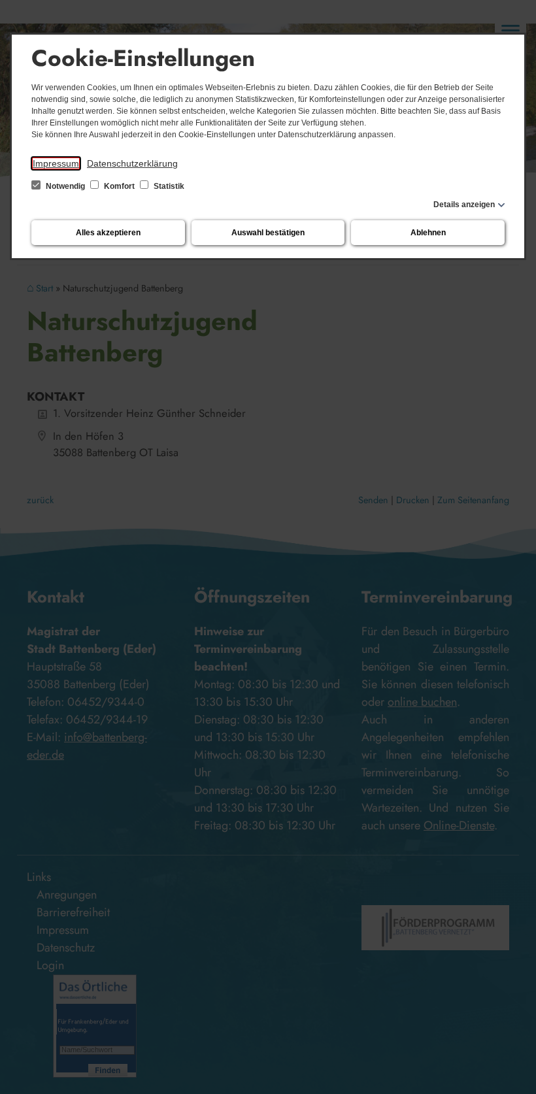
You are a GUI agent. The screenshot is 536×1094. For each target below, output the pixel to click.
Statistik (168, 186)
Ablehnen (428, 232)
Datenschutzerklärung (132, 163)
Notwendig (65, 186)
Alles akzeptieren (108, 232)
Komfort (119, 186)
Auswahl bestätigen (268, 232)
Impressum (56, 163)
